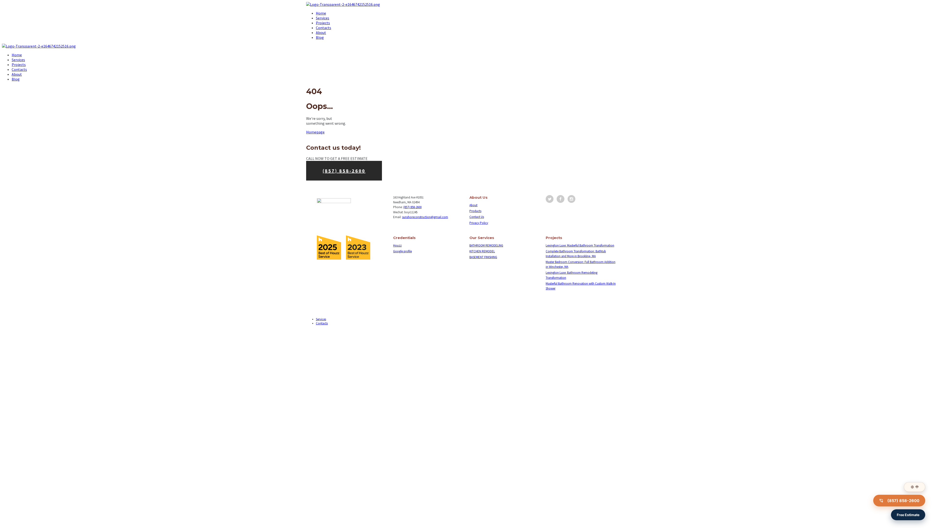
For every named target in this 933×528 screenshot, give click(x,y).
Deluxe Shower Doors (320, 331)
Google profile (402, 251)
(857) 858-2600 (344, 171)
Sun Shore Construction (321, 335)
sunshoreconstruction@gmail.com (425, 217)
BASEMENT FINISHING (483, 257)
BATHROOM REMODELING (486, 245)
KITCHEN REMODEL (482, 251)
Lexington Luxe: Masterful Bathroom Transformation (580, 245)
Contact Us (476, 217)
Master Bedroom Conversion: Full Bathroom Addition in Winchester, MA (580, 264)
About (473, 205)
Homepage (315, 132)
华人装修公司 (345, 331)
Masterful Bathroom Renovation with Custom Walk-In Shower (581, 285)
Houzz (397, 245)
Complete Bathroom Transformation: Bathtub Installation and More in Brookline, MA (576, 253)
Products (475, 211)
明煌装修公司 (366, 331)
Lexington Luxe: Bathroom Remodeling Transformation (571, 275)
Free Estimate (908, 515)
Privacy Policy (478, 223)
